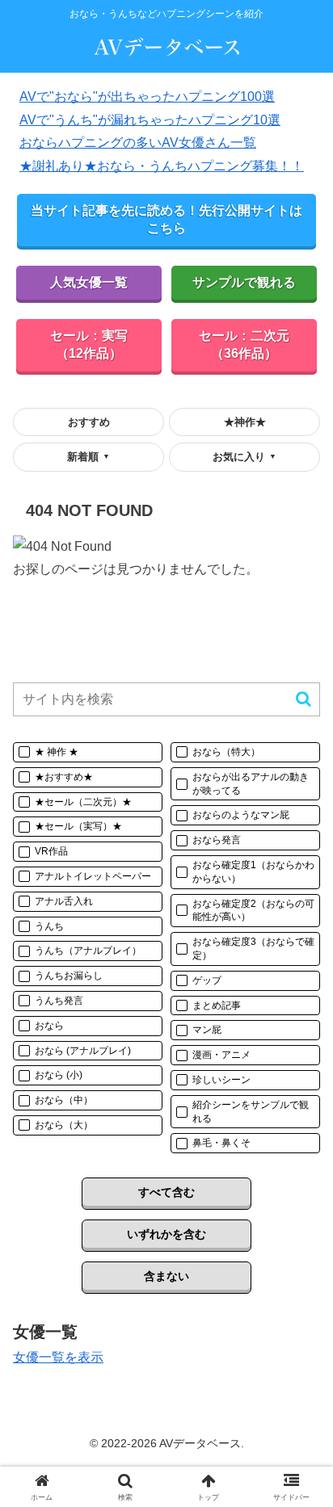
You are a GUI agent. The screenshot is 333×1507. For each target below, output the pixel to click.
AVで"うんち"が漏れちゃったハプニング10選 (149, 120)
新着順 (88, 457)
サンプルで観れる (244, 282)
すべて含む (166, 1192)
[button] (303, 699)
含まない (166, 1276)
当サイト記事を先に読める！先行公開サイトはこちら (166, 219)
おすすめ (89, 422)
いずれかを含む (166, 1234)
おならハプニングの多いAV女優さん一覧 (137, 142)
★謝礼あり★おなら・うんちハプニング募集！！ (161, 166)
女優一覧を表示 (58, 1357)
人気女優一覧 (89, 282)
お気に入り (244, 457)
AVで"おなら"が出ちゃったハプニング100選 (147, 96)
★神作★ (245, 422)
